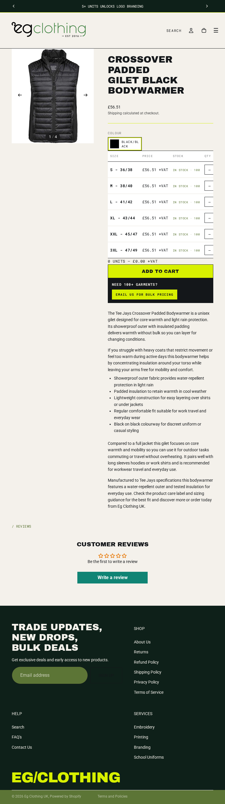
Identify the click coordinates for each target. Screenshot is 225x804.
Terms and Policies (112, 796)
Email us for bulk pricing (144, 294)
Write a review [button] (113, 577)
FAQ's (17, 737)
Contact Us (22, 747)
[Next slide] (87, 95)
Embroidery (144, 727)
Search (18, 727)
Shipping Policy (147, 672)
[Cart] (204, 30)
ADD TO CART (161, 271)
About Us (142, 642)
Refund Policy (146, 662)
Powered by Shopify (65, 796)
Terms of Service (148, 692)
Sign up (106, 675)
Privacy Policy (146, 682)
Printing (141, 737)
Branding (142, 747)
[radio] (125, 144)
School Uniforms (149, 757)
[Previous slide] (18, 95)
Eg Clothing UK (36, 796)
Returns (141, 652)
